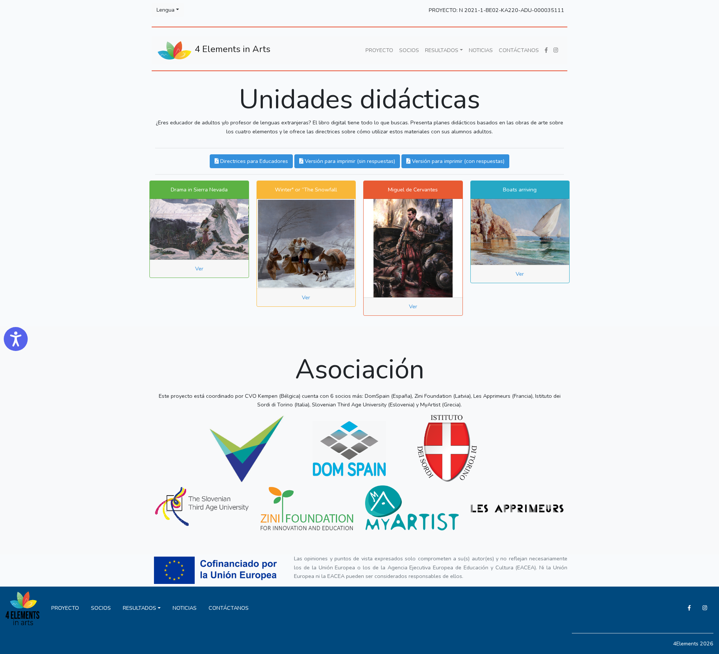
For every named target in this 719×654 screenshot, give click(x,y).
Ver (199, 268)
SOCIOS (409, 50)
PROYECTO (379, 50)
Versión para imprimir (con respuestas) (457, 161)
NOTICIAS (481, 50)
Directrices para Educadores (253, 161)
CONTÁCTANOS (519, 50)
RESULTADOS (441, 50)
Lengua (166, 9)
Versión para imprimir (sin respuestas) (349, 161)
